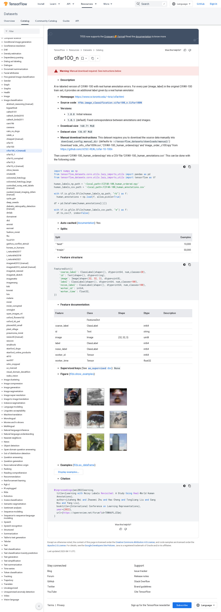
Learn (53, 3)
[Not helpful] (189, 50)
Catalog (25, 20)
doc (100, 368)
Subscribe (182, 605)
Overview (9, 20)
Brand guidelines (142, 586)
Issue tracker (140, 571)
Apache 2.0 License (56, 545)
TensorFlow (59, 50)
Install (41, 3)
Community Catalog (46, 20)
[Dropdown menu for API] (74, 4)
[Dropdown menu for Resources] (97, 4)
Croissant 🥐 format (114, 36)
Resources (87, 3)
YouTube (52, 591)
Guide (66, 20)
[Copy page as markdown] (93, 58)
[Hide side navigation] (39, 606)
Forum (50, 576)
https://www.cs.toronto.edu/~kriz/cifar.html (99, 96)
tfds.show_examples (82, 374)
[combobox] (151, 4)
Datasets (11, 14)
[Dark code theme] (184, 166)
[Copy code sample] (189, 166)
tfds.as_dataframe (84, 465)
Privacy (61, 605)
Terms (50, 605)
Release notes (141, 576)
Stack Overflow (142, 581)
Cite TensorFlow (142, 591)
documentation (143, 36)
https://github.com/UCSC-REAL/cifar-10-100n (86, 149)
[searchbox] (22, 31)
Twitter (51, 586)
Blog (49, 571)
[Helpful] (184, 50)
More (106, 3)
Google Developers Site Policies (100, 545)
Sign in (213, 4)
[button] (21, 38)
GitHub (201, 3)
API (68, 3)
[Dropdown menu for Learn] (60, 4)
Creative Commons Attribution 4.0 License (135, 542)
